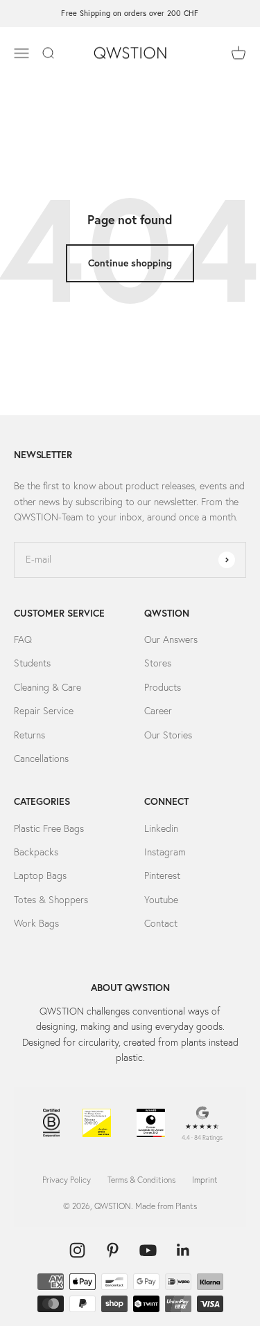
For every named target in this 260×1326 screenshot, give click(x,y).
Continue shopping (130, 263)
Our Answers (171, 639)
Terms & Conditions (141, 1179)
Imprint (205, 1179)
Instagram (165, 852)
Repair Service (43, 711)
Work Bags (36, 923)
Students (32, 663)
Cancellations (41, 758)
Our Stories (168, 735)
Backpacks (36, 852)
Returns (29, 735)
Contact (160, 923)
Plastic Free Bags (49, 828)
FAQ (23, 639)
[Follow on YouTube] (148, 1250)
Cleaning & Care (47, 687)
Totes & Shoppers (51, 899)
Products (162, 687)
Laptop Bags (40, 875)
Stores (157, 663)
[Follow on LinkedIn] (183, 1250)
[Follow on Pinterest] (112, 1250)
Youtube (161, 899)
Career (158, 711)
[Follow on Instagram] (77, 1250)
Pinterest (162, 875)
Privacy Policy (66, 1179)
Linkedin (161, 828)
